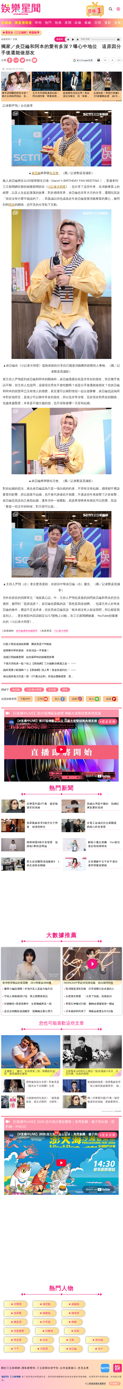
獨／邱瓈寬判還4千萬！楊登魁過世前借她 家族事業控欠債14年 (104, 1100)
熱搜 (58, 22)
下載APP (25, 698)
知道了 (116, 1383)
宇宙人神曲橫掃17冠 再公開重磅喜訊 (26, 996)
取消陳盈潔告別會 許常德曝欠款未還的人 (90, 988)
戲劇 (88, 22)
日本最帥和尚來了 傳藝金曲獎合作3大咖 (89, 1011)
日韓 (97, 22)
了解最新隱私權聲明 (96, 1383)
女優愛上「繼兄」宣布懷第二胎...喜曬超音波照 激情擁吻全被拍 (29, 1072)
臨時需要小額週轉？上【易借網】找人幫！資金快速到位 (35, 670)
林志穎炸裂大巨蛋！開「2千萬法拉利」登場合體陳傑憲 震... (38, 676)
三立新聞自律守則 (47, 1368)
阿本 (12, 204)
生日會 (54, 173)
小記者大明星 (57, 186)
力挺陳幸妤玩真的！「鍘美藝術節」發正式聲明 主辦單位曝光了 (42, 1100)
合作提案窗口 (68, 1368)
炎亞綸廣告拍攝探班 (27, 630)
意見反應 (83, 1368)
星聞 (68, 22)
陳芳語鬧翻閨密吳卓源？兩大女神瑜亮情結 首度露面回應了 (15, 95)
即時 (38, 22)
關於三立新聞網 (10, 1368)
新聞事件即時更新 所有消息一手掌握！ (26, 650)
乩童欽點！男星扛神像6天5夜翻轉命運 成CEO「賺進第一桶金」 (106, 95)
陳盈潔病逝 (23, 22)
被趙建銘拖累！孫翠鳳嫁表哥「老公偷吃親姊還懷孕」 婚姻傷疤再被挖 (104, 1084)
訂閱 (40, 698)
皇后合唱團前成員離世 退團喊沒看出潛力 (28, 1011)
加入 (57, 698)
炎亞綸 (36, 173)
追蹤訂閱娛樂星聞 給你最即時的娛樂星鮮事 (28, 657)
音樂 (117, 22)
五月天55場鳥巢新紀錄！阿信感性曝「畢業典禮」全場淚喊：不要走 (46, 95)
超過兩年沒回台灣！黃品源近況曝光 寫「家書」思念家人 (76, 95)
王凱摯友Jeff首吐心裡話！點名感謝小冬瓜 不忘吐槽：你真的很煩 (92, 1072)
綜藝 (78, 22)
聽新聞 (59, 39)
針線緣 (7, 22)
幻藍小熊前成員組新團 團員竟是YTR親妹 (27, 644)
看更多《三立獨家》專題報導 (22, 32)
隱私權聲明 (28, 1368)
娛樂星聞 (5, 39)
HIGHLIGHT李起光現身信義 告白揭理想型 (88, 982)
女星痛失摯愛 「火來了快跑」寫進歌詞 (89, 996)
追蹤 (74, 698)
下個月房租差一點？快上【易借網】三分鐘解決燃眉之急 (35, 663)
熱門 (48, 22)
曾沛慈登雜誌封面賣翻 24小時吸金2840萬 (26, 982)
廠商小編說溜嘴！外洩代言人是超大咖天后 (28, 988)
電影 (107, 22)
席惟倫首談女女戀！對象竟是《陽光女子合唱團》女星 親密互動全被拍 (42, 1084)
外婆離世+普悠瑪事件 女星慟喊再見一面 (28, 1003)
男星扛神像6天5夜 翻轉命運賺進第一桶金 (90, 1003)
